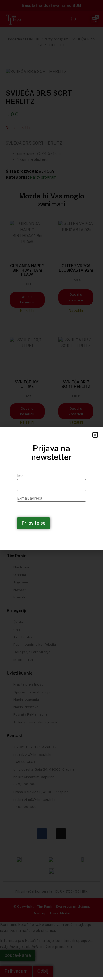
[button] (95, 435)
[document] (51, 488)
